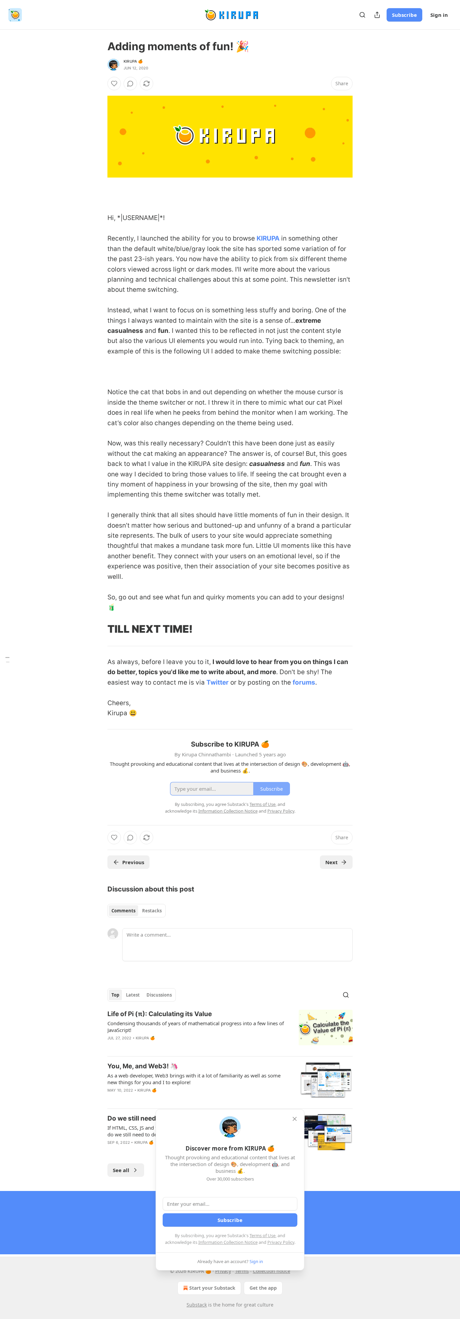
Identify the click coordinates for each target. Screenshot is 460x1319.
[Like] (114, 83)
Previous (133, 862)
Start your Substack (212, 1288)
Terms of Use (262, 1235)
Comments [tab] (123, 911)
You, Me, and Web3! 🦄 (142, 1066)
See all (121, 1170)
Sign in (439, 14)
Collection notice (271, 1271)
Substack (197, 1304)
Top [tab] (115, 995)
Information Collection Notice (228, 1242)
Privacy (223, 1271)
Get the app (263, 1288)
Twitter (217, 682)
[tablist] (136, 910)
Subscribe (404, 14)
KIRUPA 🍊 (133, 61)
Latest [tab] (133, 995)
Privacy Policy (280, 1242)
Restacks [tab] (152, 911)
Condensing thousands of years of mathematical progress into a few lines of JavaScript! (195, 1026)
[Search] (362, 15)
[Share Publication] (377, 15)
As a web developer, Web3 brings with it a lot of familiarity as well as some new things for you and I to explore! (194, 1079)
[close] (294, 1118)
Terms (242, 1271)
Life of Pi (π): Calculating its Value (159, 1014)
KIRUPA (268, 238)
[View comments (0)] (130, 83)
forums (304, 682)
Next (331, 862)
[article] (230, 1030)
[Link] (98, 197)
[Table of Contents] (7, 659)
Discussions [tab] (159, 995)
